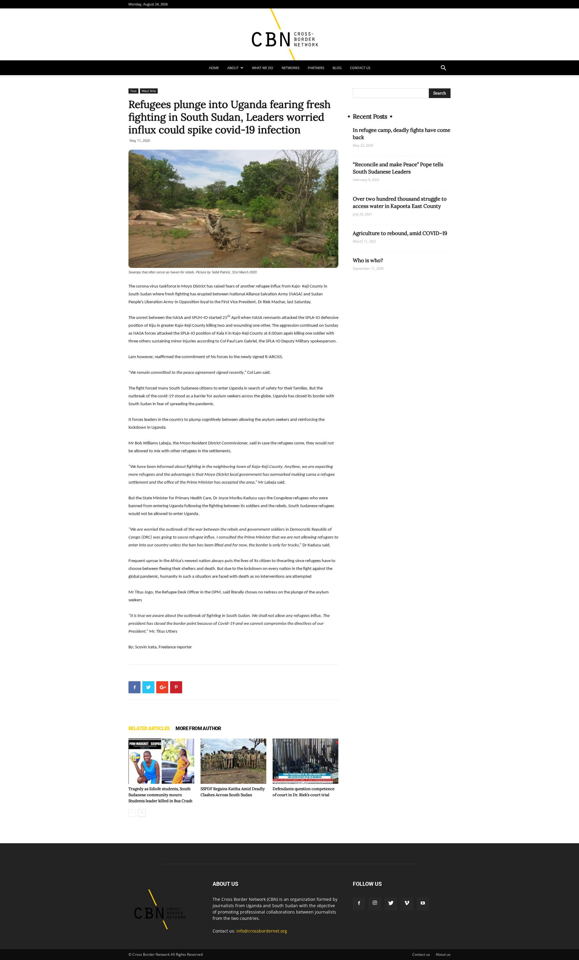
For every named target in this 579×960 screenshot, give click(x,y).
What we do (262, 67)
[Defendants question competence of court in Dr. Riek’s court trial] (305, 761)
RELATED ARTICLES (148, 728)
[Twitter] (391, 904)
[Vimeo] (407, 904)
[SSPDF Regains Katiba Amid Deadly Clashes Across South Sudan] (233, 761)
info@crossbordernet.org (261, 931)
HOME (214, 67)
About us (443, 954)
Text (133, 91)
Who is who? (368, 260)
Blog (337, 67)
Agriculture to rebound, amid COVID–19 (400, 233)
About (233, 67)
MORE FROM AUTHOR (198, 728)
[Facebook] (359, 904)
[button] (443, 69)
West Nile (149, 91)
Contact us (360, 67)
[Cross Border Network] (289, 34)
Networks (290, 67)
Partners (316, 67)
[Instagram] (375, 904)
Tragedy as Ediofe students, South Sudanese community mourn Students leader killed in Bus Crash (160, 794)
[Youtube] (423, 904)
